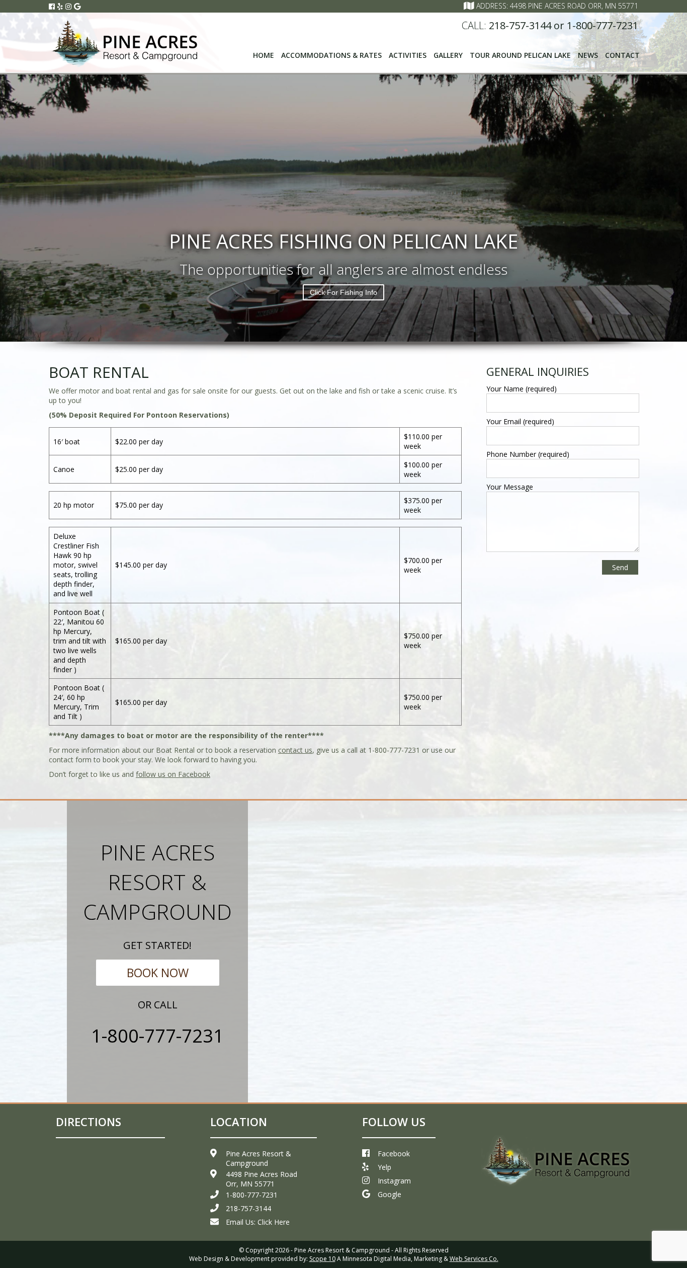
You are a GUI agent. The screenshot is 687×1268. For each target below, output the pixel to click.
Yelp (384, 1167)
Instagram (394, 1180)
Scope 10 (322, 1258)
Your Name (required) (521, 388)
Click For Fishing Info (343, 292)
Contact (622, 55)
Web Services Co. (474, 1258)
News (588, 55)
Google (389, 1194)
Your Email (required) (520, 421)
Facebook (394, 1153)
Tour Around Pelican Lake (520, 55)
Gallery (448, 55)
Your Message (509, 487)
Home (263, 55)
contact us (295, 750)
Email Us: (258, 1222)
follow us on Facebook (173, 774)
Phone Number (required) (527, 454)
